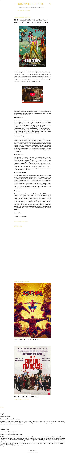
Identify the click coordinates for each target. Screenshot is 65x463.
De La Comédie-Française (26, 396)
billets (20, 11)
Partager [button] (16, 221)
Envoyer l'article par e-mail (23, 221)
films (24, 11)
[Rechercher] (50, 3)
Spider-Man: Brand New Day (27, 339)
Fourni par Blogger (33, 450)
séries (29, 11)
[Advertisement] (32, 269)
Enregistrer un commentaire (23, 341)
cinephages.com (30, 4)
